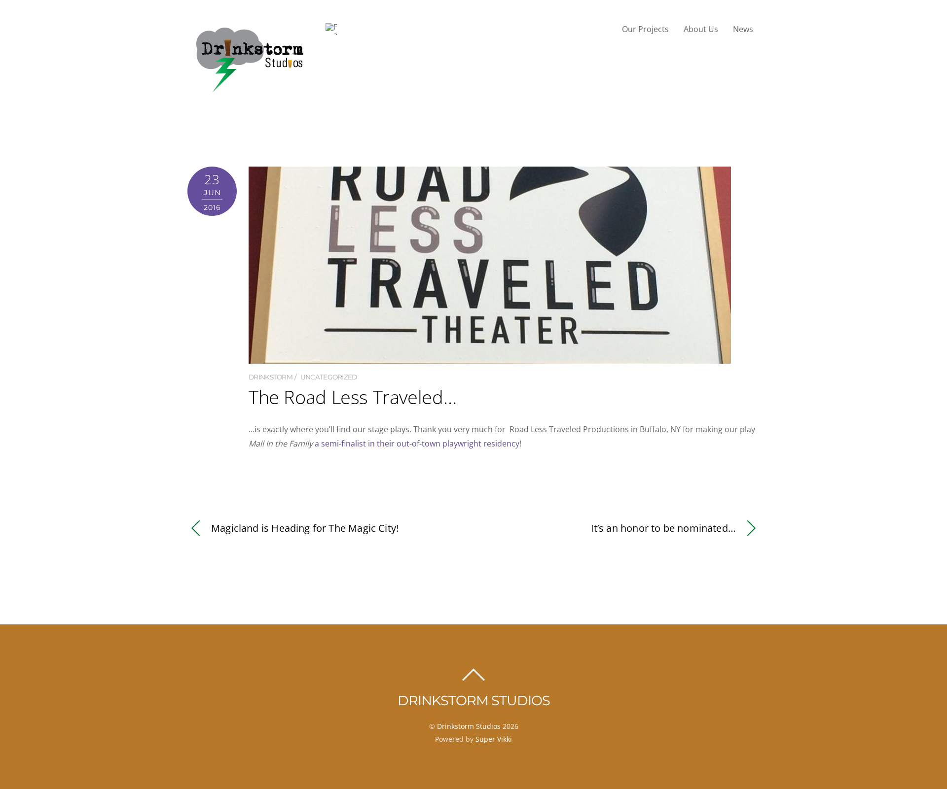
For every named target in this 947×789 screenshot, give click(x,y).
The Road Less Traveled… (352, 397)
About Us (701, 29)
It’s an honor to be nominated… (663, 528)
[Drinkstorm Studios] (249, 91)
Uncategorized (328, 377)
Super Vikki (493, 739)
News (743, 29)
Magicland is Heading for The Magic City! (305, 528)
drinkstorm (270, 377)
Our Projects (645, 29)
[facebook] (331, 29)
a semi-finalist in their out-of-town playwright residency (417, 443)
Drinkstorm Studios (469, 726)
